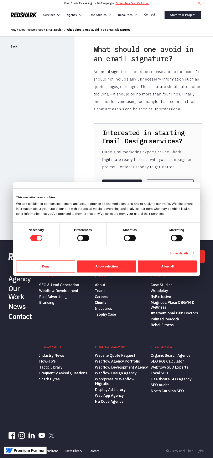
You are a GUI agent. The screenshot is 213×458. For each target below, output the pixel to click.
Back (14, 46)
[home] (24, 14)
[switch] (83, 238)
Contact (149, 14)
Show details (179, 253)
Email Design (54, 29)
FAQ (13, 29)
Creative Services (31, 29)
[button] (51, 14)
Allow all (167, 266)
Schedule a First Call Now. (132, 3)
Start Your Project (183, 15)
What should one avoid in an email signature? (98, 29)
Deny (46, 266)
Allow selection (106, 266)
